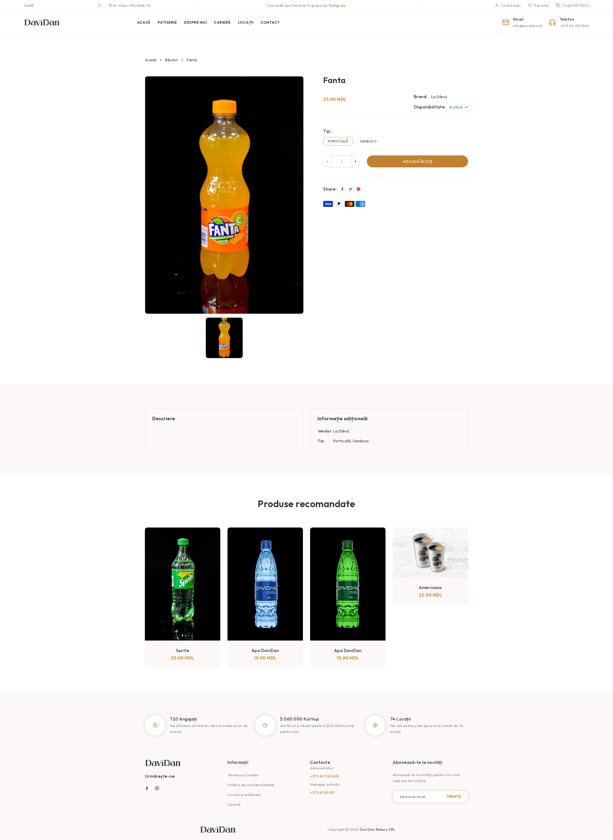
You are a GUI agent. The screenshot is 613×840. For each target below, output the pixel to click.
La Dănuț (341, 431)
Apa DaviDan (183, 650)
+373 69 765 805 (324, 776)
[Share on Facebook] (342, 189)
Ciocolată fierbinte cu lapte (430, 587)
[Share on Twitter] (350, 189)
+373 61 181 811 (322, 792)
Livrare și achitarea (243, 794)
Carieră (234, 804)
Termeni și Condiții (243, 775)
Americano (347, 587)
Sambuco (368, 141)
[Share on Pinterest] (358, 189)
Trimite (454, 796)
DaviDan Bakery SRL (378, 829)
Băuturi (171, 60)
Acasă (150, 60)
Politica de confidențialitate (250, 785)
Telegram (337, 5)
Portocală (338, 141)
